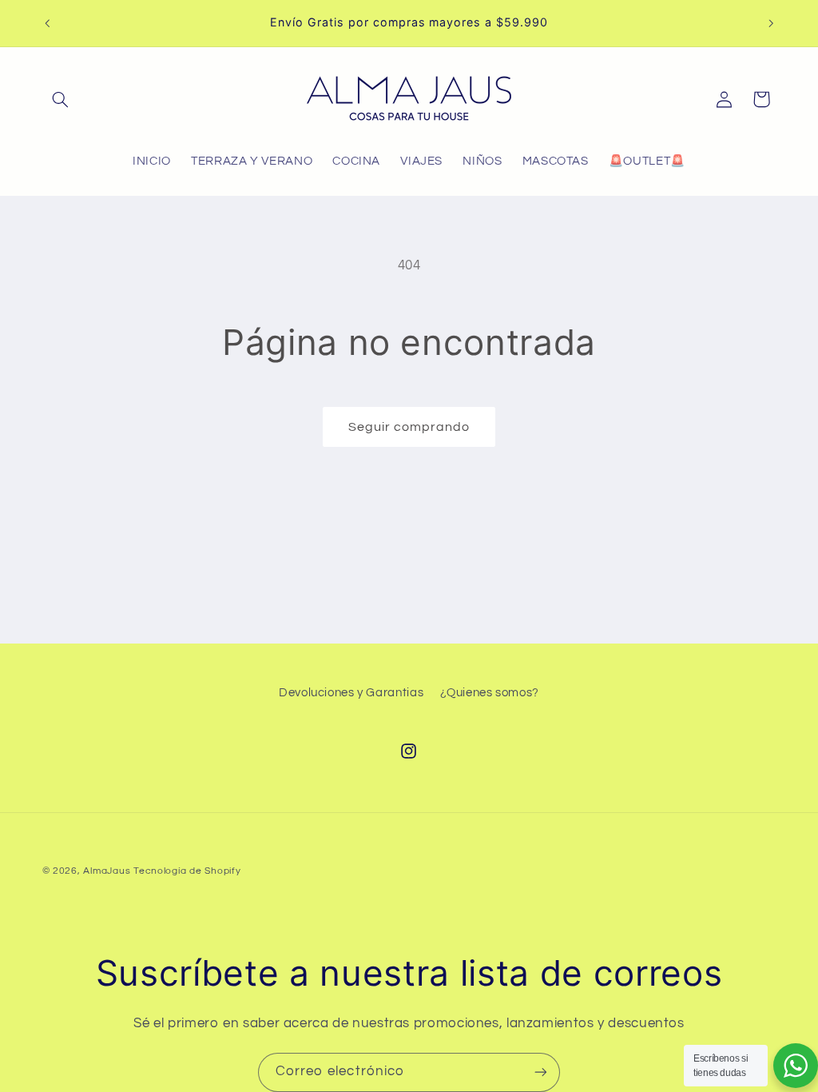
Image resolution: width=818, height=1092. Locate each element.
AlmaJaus (106, 871)
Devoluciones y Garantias (351, 693)
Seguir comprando (409, 426)
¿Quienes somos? (489, 693)
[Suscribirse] (540, 1072)
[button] (60, 99)
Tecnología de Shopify (186, 871)
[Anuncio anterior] (47, 23)
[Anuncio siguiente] (770, 23)
